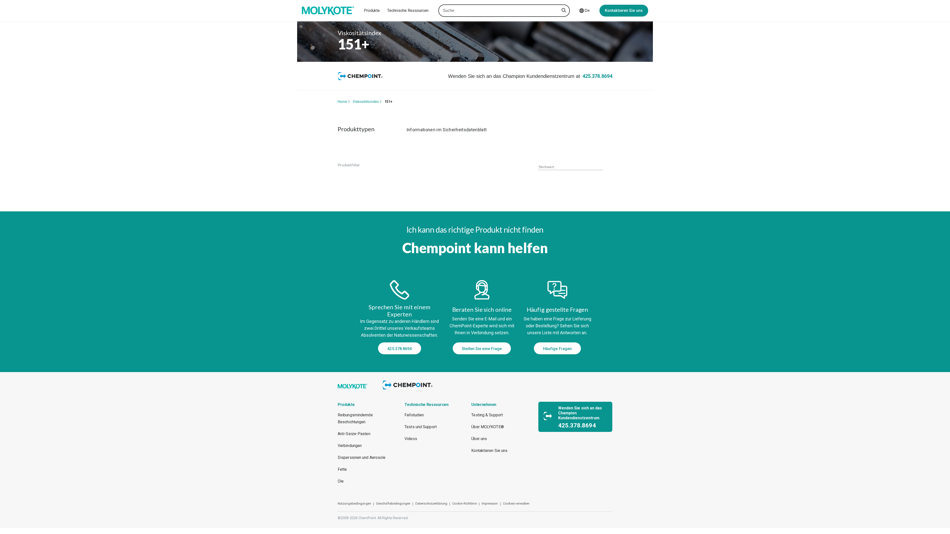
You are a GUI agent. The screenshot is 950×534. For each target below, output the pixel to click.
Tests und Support (420, 426)
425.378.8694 (597, 76)
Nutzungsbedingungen (354, 503)
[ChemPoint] (408, 390)
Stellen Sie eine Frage (482, 348)
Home (342, 102)
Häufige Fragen (557, 348)
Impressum (490, 503)
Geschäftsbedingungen (393, 503)
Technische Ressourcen (407, 10)
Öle (341, 481)
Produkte (372, 10)
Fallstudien (414, 415)
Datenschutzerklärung (431, 503)
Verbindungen (350, 445)
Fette (342, 469)
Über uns (479, 438)
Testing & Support (487, 415)
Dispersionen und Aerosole (362, 457)
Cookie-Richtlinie (464, 503)
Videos (410, 438)
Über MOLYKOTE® (487, 426)
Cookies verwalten (516, 503)
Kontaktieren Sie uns (624, 10)
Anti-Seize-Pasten (354, 433)
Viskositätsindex (366, 102)
